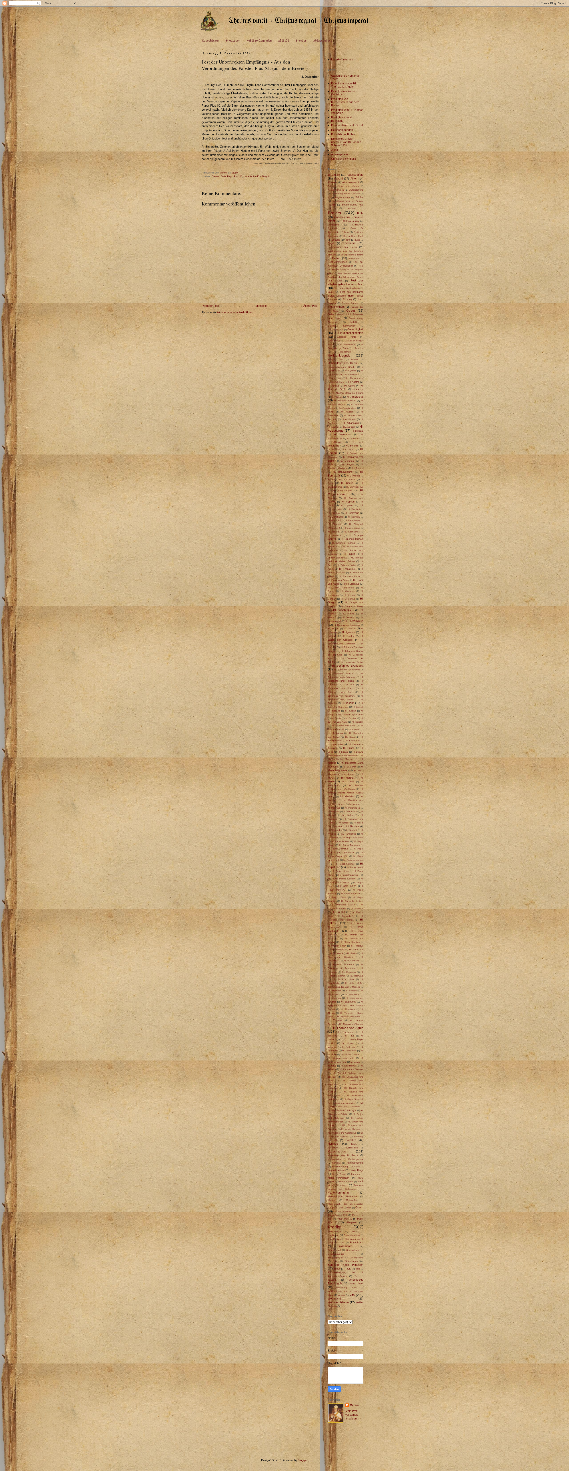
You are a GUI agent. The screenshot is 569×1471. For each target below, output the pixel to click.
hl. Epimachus (352, 531)
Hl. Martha (347, 777)
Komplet (336, 1163)
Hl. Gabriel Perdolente (341, 587)
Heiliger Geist (335, 359)
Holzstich (351, 1140)
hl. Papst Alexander (353, 837)
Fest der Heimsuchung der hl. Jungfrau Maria (345, 270)
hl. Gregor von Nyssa (352, 606)
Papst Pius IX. (234, 176)
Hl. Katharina (335, 733)
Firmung (347, 299)
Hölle (335, 1140)
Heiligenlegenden (259, 40)
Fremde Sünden (350, 303)
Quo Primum (334, 1239)
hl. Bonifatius (353, 475)
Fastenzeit (354, 258)
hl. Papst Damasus (349, 845)
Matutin (331, 1200)
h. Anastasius (347, 344)
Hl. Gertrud (350, 595)
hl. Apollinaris (349, 419)
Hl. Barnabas (342, 434)
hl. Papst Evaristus (338, 848)
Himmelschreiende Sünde (341, 367)
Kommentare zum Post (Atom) (234, 312)
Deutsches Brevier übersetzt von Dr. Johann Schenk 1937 (346, 142)
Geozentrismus (335, 329)
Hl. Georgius (347, 591)
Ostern (359, 1207)
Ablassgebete (322, 40)
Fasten (336, 258)
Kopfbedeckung (355, 1162)
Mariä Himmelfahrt (338, 1177)
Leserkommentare (342, 59)
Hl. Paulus (338, 912)
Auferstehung (356, 190)
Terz (358, 1269)
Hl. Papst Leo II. (355, 867)
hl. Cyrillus (347, 505)
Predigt (334, 1227)
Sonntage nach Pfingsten (345, 1264)
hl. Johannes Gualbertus (347, 669)
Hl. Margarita (349, 766)
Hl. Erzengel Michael (352, 539)
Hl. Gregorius (342, 609)
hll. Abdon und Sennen (351, 1069)
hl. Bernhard (347, 461)
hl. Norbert (351, 830)
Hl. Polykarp (338, 949)
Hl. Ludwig (343, 752)
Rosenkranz (356, 1242)
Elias (357, 240)
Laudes (356, 1166)
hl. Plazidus (357, 946)
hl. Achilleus (337, 382)
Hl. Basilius (335, 442)
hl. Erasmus (334, 535)
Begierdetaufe (342, 197)
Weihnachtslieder (338, 1302)
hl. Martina (348, 781)
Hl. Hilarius (350, 628)
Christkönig (333, 224)
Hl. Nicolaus (352, 826)
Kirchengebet (335, 1159)
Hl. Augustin (349, 427)
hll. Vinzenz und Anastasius (342, 1133)
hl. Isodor (348, 636)
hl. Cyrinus (350, 370)
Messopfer (351, 1200)
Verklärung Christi (346, 1287)
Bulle (223, 176)
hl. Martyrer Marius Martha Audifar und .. (345, 793)
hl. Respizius (349, 972)
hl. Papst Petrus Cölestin (341, 878)
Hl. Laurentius (335, 744)
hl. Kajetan (357, 722)
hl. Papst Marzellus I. (349, 875)
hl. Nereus (344, 822)
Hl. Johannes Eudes (352, 662)
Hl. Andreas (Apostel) (344, 400)
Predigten (233, 40)
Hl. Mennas (333, 811)
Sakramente (344, 1246)
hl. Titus (350, 1035)
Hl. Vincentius (349, 1050)
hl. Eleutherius (352, 520)
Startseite (261, 305)
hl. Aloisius (337, 397)
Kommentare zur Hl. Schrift (347, 125)
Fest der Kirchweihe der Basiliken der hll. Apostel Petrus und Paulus (345, 277)
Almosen (332, 182)
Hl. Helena (349, 617)
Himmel (354, 359)
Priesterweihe (335, 1231)
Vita (352, 1295)
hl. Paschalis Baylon (343, 904)
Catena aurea (351, 221)
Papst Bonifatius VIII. (347, 1211)
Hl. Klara (350, 737)
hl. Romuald (357, 976)
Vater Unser (356, 1283)
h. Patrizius (357, 348)
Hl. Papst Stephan (350, 893)
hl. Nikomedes (335, 830)
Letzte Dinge (357, 1170)
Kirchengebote (355, 1159)
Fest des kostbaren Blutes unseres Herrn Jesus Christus (345, 296)
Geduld (353, 322)
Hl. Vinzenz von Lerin (341, 1058)
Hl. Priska (352, 953)
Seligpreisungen (336, 1254)
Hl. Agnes (349, 385)
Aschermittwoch (336, 190)
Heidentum (345, 352)
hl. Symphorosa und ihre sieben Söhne (345, 1006)
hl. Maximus (334, 808)
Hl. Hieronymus (354, 621)
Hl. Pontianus (356, 949)
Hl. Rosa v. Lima (343, 979)
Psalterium (333, 1235)
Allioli (283, 40)
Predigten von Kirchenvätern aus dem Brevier (345, 102)
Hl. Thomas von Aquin (348, 1028)
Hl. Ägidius (333, 386)
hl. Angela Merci (347, 408)
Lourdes (355, 1174)
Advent (338, 178)
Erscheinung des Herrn (342, 247)
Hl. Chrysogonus (354, 487)
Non (349, 1207)
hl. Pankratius (348, 834)
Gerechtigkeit (355, 329)
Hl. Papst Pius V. (347, 886)
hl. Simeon (351, 990)
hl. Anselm (347, 412)
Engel (331, 243)
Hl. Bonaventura (342, 471)
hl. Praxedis (337, 953)
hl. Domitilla (354, 517)
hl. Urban (348, 1043)
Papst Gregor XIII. (337, 1215)
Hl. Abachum (334, 378)
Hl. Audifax (333, 427)
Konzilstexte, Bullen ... (344, 134)
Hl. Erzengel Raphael (343, 543)
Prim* (354, 1231)
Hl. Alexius (358, 389)
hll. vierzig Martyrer (350, 1129)
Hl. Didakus (334, 513)
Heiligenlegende (339, 355)
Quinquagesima (352, 1235)
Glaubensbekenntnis (350, 333)
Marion (354, 1405)
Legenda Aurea (336, 1170)
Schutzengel (334, 1250)
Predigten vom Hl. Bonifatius (342, 119)
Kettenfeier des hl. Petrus (343, 1155)
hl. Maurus (354, 804)
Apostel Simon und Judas (343, 186)
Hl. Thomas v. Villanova (351, 1024)
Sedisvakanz (352, 1250)
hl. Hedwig (349, 613)
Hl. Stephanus (348, 1001)
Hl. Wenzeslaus (349, 1065)
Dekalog (335, 239)
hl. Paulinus (357, 908)
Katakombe (352, 1147)
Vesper (341, 1295)
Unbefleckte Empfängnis (257, 176)
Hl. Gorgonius (348, 599)
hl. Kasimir (354, 729)
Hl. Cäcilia (347, 483)
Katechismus (337, 1151)
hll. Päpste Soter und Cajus (342, 1110)
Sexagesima (357, 1257)
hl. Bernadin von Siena (341, 449)
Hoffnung (358, 1136)
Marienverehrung (338, 1192)
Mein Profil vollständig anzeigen (352, 1414)
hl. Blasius (357, 468)
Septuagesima (335, 1257)
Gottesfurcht (334, 340)
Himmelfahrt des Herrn (342, 363)
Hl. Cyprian (348, 501)
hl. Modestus (350, 811)
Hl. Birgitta (348, 464)
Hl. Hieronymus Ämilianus (347, 625)
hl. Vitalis (355, 1062)
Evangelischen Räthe (352, 254)
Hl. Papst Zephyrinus (352, 901)
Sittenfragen (351, 1261)
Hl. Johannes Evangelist (347, 665)
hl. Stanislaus (352, 994)
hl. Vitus (332, 1065)
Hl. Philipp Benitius (350, 942)
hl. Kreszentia (353, 740)
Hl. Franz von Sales (338, 580)
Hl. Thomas (335, 1020)
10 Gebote (334, 174)
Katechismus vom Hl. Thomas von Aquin (344, 85)
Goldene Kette (346, 336)
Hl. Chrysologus (342, 490)
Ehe (348, 239)
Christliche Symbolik (343, 158)
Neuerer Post (211, 305)
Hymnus (333, 1143)
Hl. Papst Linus (340, 871)
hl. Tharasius (348, 1009)
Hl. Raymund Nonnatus (341, 964)
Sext (335, 1261)
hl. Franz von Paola (349, 576)
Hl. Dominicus (335, 516)
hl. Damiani (354, 509)
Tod (356, 1276)
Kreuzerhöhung (340, 1166)
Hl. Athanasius (351, 423)
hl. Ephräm (333, 531)
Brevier (301, 40)
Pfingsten (352, 1222)
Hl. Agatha (353, 382)
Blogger (302, 1460)
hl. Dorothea (334, 520)
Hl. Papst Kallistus (345, 864)
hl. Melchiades (352, 808)
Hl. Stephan (334, 998)
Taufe (348, 1268)
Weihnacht (334, 1298)
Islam (354, 1144)
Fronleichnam (336, 306)
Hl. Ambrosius (355, 396)
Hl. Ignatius (348, 632)
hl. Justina (351, 718)
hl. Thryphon (345, 1032)
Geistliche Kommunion (341, 326)
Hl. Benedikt (352, 445)
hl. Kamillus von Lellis (344, 725)
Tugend (332, 1280)
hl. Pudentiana (352, 960)
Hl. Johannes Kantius (340, 673)
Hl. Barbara (357, 431)
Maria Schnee (346, 1181)
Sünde (337, 1268)
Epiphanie (349, 243)
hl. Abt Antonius (354, 378)
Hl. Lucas (348, 748)
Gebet (350, 310)
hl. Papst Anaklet (340, 841)
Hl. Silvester (334, 990)
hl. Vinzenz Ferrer (350, 1054)
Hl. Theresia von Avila (348, 1016)
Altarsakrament (350, 182)
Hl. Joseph (347, 703)
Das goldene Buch (353, 236)
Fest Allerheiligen (337, 262)
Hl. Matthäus (347, 796)
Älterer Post (310, 305)
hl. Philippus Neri (337, 946)
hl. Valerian (348, 1047)
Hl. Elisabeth (335, 524)
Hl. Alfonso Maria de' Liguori (347, 393)
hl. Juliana (350, 711)
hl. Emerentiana (352, 528)
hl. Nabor (348, 815)
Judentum (333, 1147)
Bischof (351, 208)
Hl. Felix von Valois (347, 565)
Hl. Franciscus (347, 569)
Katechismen (210, 40)
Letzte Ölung (339, 1174)
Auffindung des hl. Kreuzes (345, 193)
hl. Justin (336, 718)
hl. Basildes (353, 438)
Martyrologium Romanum (342, 1196)
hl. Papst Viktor (337, 897)
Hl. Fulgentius (351, 583)
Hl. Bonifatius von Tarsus (341, 479)
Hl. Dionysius (352, 513)
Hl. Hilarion (333, 628)
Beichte (359, 197)
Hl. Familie (349, 553)
